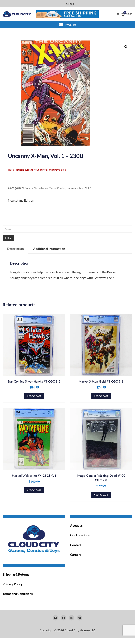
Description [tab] (15, 249)
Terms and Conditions (18, 594)
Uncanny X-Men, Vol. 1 (79, 188)
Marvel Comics (57, 188)
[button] (67, 24)
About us (76, 525)
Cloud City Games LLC (80, 630)
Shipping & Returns (16, 574)
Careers (75, 554)
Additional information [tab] (49, 249)
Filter (8, 238)
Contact (75, 545)
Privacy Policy (13, 584)
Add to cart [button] (34, 396)
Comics (29, 188)
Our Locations (80, 535)
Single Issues (41, 188)
